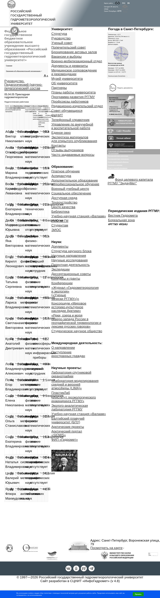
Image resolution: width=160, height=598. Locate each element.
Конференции (62, 283)
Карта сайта (108, 3)
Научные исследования (69, 260)
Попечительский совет (68, 47)
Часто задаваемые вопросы (72, 154)
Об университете (64, 83)
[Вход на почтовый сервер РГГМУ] (125, 7)
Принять (138, 594)
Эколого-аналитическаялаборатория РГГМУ (69, 407)
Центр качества (63, 207)
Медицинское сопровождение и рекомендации (74, 72)
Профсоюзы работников (69, 101)
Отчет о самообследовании (117, 168)
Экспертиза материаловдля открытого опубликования (74, 139)
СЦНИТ (57, 115)
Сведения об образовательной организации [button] (23, 71)
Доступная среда (64, 198)
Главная (10, 65)
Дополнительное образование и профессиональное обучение (75, 182)
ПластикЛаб (60, 392)
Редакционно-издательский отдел (77, 106)
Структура (59, 33)
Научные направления (68, 255)
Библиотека (60, 211)
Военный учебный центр (70, 188)
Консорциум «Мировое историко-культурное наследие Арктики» (68, 307)
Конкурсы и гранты (65, 278)
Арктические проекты (67, 426)
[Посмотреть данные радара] (121, 54)
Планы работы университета (73, 92)
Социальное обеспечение (71, 193)
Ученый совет (61, 43)
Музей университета (67, 78)
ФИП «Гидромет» (64, 439)
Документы (59, 246)
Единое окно (61, 132)
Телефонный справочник (70, 120)
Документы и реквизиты (69, 65)
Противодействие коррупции (118, 156)
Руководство (61, 38)
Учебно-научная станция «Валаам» (78, 216)
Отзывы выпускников (67, 150)
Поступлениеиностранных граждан (68, 354)
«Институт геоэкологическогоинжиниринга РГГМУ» (73, 399)
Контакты (58, 145)
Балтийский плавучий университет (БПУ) (67, 420)
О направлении (63, 347)
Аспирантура (61, 176)
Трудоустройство (64, 202)
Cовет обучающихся (66, 110)
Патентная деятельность (70, 265)
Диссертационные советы (71, 274)
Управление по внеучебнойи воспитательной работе (72, 126)
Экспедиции (60, 269)
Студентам (59, 225)
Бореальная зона (121, 220)
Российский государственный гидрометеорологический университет (91, 577)
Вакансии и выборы (66, 56)
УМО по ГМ (59, 220)
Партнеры (59, 87)
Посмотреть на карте (106, 548)
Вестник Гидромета (123, 215)
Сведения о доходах (115, 165)
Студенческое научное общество (76, 331)
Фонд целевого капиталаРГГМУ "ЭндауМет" (130, 181)
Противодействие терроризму (118, 159)
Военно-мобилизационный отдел (76, 61)
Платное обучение (65, 171)
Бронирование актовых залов (74, 52)
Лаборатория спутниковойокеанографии (71, 374)
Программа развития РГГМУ (73, 97)
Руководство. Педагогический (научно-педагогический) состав (23, 84)
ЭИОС (56, 230)
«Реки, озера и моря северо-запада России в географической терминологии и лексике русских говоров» (76, 320)
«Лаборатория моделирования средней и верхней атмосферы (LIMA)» (75, 384)
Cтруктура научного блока (71, 251)
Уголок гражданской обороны (118, 162)
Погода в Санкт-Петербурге (116, 76)
